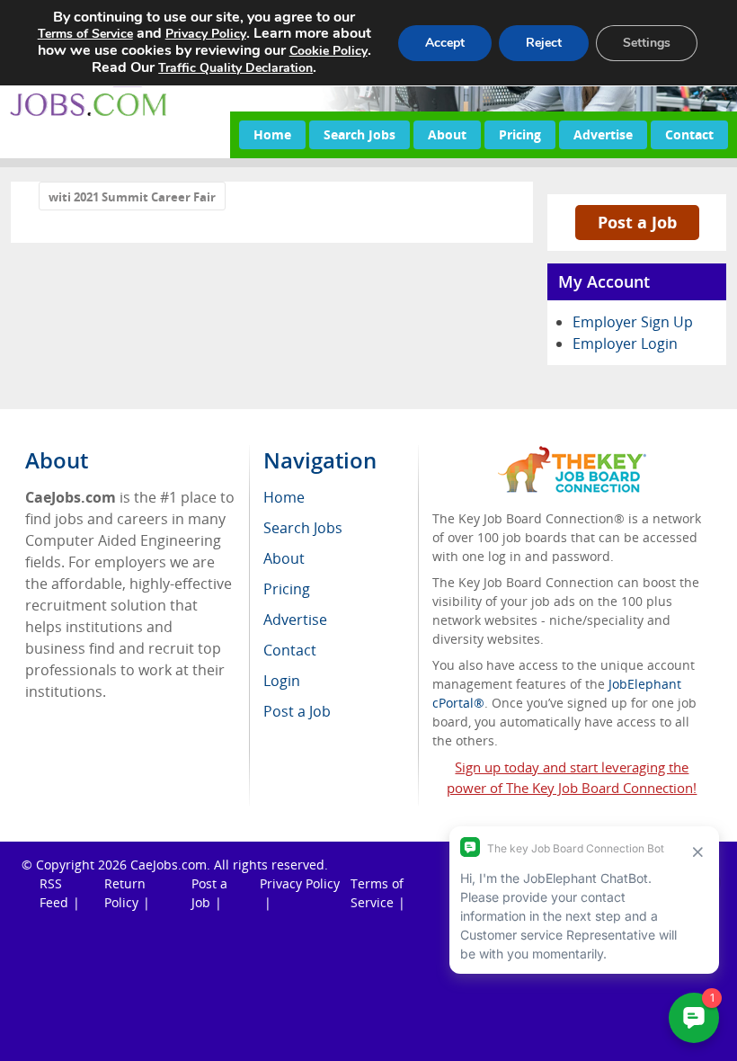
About (447, 134)
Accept (445, 42)
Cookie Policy (328, 50)
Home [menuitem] (284, 497)
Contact (689, 134)
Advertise (603, 134)
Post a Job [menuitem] (297, 711)
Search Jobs (359, 134)
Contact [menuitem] (289, 650)
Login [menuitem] (281, 681)
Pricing (520, 134)
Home (272, 134)
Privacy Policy (300, 883)
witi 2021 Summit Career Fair (132, 197)
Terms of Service (85, 33)
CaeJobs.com (168, 864)
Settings (646, 42)
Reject (544, 42)
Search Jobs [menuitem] (302, 528)
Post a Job (637, 222)
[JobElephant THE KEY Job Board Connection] (572, 454)
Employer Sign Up (633, 322)
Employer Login (625, 343)
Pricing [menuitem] (286, 589)
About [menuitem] (284, 558)
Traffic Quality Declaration (235, 67)
